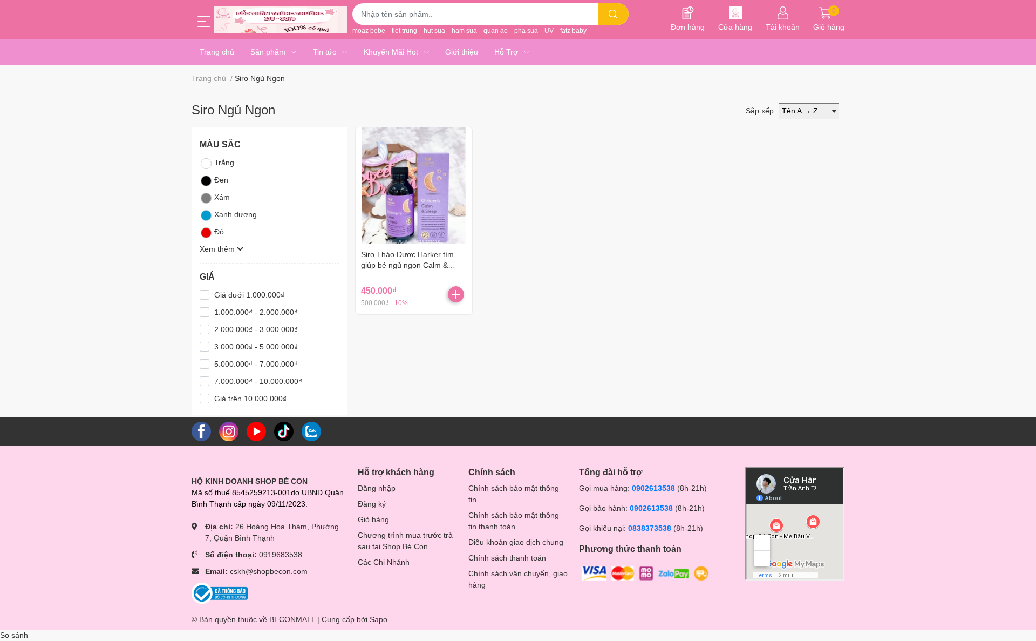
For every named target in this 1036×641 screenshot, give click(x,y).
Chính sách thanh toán (507, 558)
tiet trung (404, 31)
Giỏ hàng (373, 519)
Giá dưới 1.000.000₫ (249, 295)
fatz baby (573, 31)
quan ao (495, 31)
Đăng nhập (377, 488)
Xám (222, 197)
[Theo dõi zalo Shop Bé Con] (311, 431)
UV (549, 31)
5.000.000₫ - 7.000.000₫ (256, 364)
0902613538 (653, 488)
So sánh (14, 635)
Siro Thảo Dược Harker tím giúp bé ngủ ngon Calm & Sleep (407, 265)
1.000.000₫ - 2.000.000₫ (256, 312)
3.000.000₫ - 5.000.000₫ (256, 346)
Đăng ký (372, 504)
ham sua (464, 31)
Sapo (378, 619)
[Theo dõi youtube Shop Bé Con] (256, 431)
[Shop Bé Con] (280, 19)
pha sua (526, 31)
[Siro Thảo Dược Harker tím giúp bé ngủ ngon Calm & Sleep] (414, 185)
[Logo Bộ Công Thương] (220, 593)
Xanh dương (235, 214)
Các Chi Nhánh (384, 562)
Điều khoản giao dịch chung (515, 542)
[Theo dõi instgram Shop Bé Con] (228, 431)
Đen (221, 180)
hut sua (434, 31)
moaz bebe (368, 31)
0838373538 (649, 528)
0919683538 (280, 554)
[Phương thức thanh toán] (645, 573)
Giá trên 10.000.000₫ (250, 398)
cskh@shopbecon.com (269, 571)
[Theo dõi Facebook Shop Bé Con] (201, 431)
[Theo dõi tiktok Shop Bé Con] (284, 431)
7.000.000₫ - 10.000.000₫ (258, 381)
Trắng (224, 162)
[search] (613, 14)
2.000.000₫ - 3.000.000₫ (256, 329)
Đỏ (219, 231)
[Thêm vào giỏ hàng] (456, 294)
